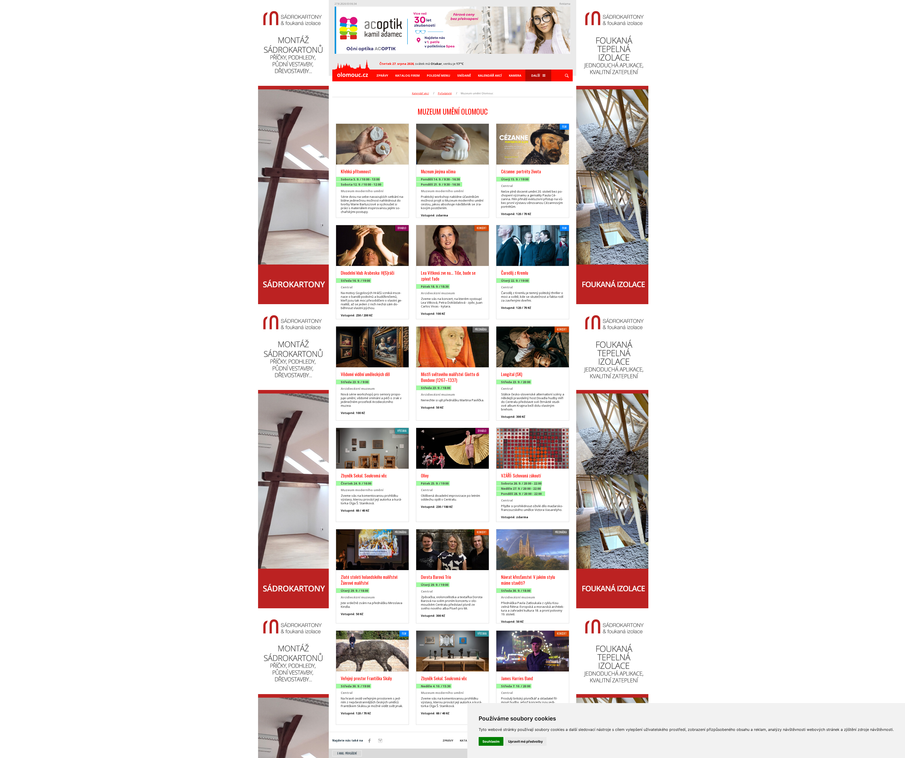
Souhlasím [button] (491, 741)
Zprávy (382, 75)
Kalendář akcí (490, 75)
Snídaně (464, 75)
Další (535, 75)
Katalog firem (407, 75)
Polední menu (438, 75)
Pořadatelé (445, 93)
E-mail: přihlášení (347, 753)
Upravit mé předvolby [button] (525, 741)
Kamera (515, 75)
